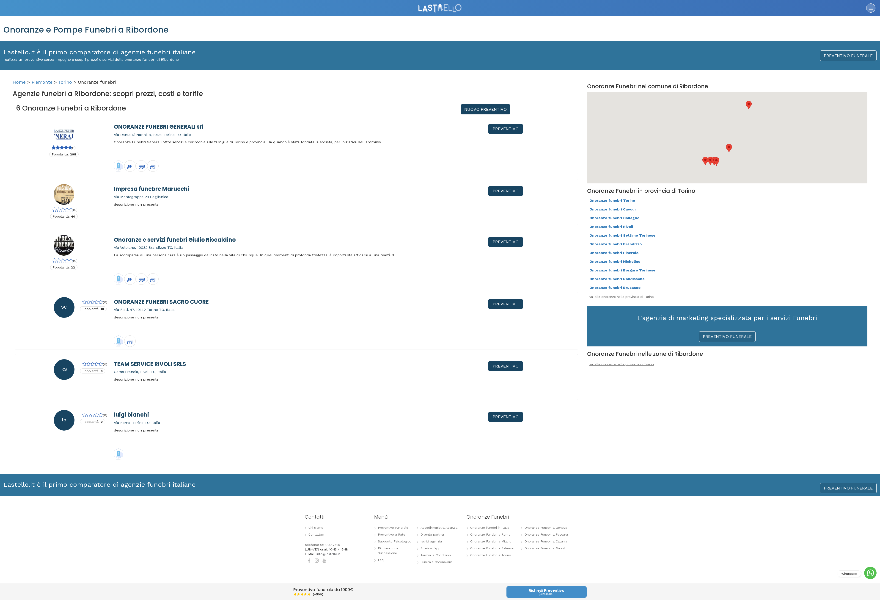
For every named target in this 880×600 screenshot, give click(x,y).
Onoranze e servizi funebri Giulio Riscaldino (175, 239)
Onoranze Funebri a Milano (491, 541)
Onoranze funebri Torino (612, 200)
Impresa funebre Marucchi (151, 189)
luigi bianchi (131, 414)
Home (19, 82)
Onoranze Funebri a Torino (490, 555)
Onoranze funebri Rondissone (617, 279)
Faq (381, 560)
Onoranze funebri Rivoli (611, 226)
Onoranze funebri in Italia (489, 527)
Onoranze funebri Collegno (614, 218)
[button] (749, 105)
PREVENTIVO (506, 128)
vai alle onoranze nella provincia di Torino (621, 297)
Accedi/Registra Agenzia (439, 527)
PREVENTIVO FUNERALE (848, 55)
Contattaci (316, 534)
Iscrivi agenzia (431, 541)
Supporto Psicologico (394, 541)
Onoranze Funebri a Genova (546, 527)
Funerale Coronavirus (437, 562)
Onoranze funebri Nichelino (614, 261)
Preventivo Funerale (393, 527)
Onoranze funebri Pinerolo (613, 253)
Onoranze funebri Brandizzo (615, 244)
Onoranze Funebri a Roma (490, 534)
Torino (65, 82)
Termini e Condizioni (436, 555)
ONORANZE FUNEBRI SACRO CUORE (161, 302)
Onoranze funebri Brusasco (615, 287)
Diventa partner (432, 534)
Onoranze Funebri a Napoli (545, 548)
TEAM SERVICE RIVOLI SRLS (150, 364)
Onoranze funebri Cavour (612, 209)
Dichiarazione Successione (388, 550)
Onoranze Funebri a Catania (546, 541)
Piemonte (42, 82)
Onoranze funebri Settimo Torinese (622, 235)
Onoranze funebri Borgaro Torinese (622, 270)
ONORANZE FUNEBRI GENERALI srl (159, 126)
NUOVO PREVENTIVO (485, 109)
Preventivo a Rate (391, 534)
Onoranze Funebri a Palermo (492, 548)
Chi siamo (315, 527)
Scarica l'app (430, 548)
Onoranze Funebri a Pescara (546, 534)
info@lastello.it (328, 554)
